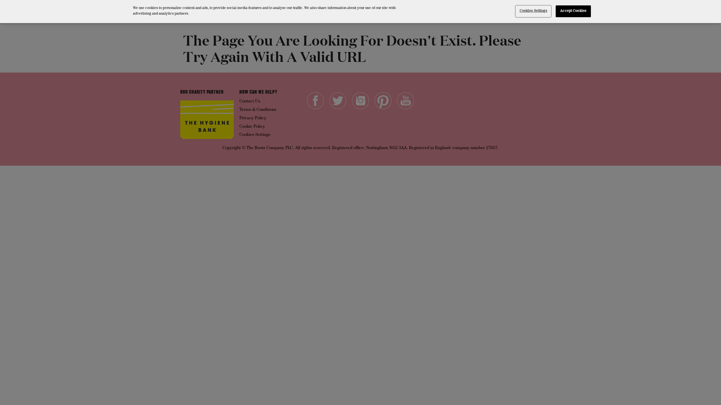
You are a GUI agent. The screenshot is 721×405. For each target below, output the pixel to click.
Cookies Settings (533, 11)
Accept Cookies (573, 11)
